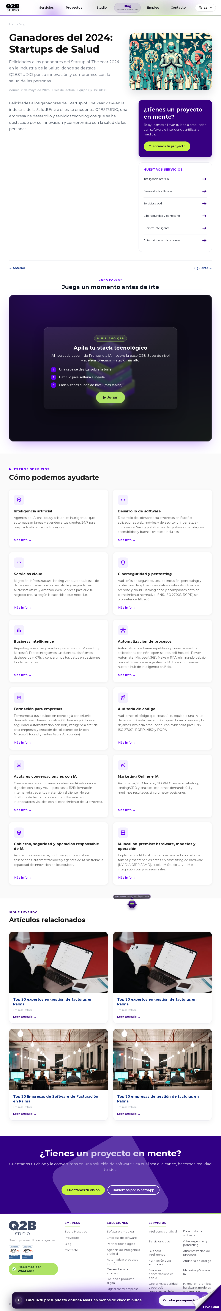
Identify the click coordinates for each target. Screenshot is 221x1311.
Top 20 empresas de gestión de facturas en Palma (158, 1098)
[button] (206, 1297)
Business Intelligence (157, 1252)
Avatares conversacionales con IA (161, 1274)
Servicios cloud (159, 1241)
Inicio (12, 24)
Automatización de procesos (196, 1252)
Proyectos (72, 1237)
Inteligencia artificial (163, 1231)
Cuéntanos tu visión (83, 1190)
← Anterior (17, 268)
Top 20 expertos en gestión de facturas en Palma (157, 1001)
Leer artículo (24, 1016)
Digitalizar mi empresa (122, 1289)
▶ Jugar (110, 397)
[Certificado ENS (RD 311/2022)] (27, 1252)
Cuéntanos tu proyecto (167, 146)
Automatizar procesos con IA (122, 1261)
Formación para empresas (160, 1262)
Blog (22, 24)
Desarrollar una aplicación (117, 1271)
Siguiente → (203, 268)
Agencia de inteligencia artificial (123, 1251)
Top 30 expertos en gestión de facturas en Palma (53, 1001)
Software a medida (120, 1231)
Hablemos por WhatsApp (133, 1190)
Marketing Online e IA (196, 1272)
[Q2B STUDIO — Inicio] (12, 7)
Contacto (71, 1250)
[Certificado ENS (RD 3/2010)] (14, 1252)
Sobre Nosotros (76, 1231)
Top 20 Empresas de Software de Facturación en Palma (55, 1098)
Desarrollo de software (192, 1233)
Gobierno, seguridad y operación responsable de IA (163, 1287)
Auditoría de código (197, 1260)
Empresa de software (122, 1237)
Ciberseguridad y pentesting (195, 1243)
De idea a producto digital (120, 1280)
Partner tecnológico (121, 1243)
